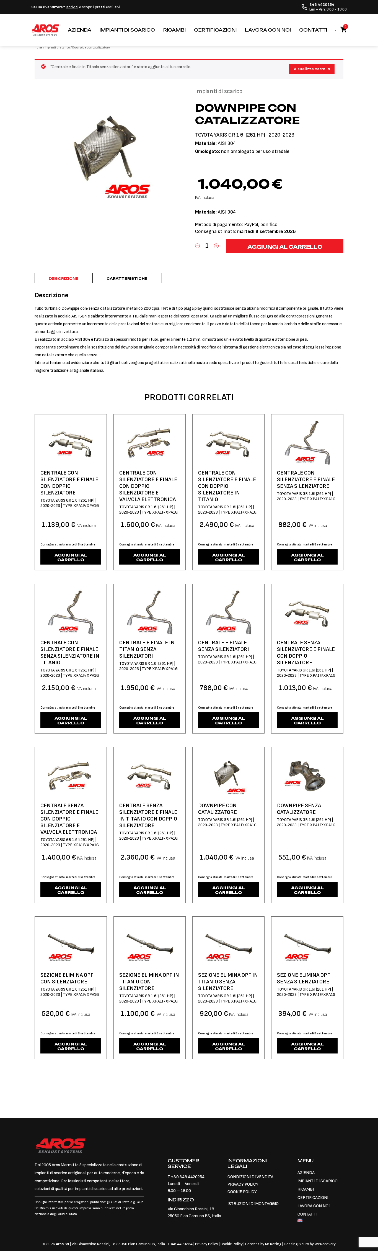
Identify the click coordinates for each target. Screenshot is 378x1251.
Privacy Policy (207, 1244)
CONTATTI (313, 30)
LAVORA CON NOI (268, 30)
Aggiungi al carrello (284, 247)
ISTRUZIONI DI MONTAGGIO (253, 1203)
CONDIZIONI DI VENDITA (250, 1177)
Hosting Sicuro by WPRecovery (310, 1244)
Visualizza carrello (312, 69)
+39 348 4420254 (187, 1177)
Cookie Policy (232, 1244)
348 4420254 (181, 1244)
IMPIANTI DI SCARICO (127, 30)
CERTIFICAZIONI (215, 30)
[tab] (64, 278)
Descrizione (64, 278)
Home (39, 47)
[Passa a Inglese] (320, 1221)
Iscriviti (72, 7)
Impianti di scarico (57, 47)
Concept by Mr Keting (263, 1244)
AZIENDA (79, 30)
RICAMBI (174, 30)
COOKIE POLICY (242, 1191)
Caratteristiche (127, 278)
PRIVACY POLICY (242, 1184)
